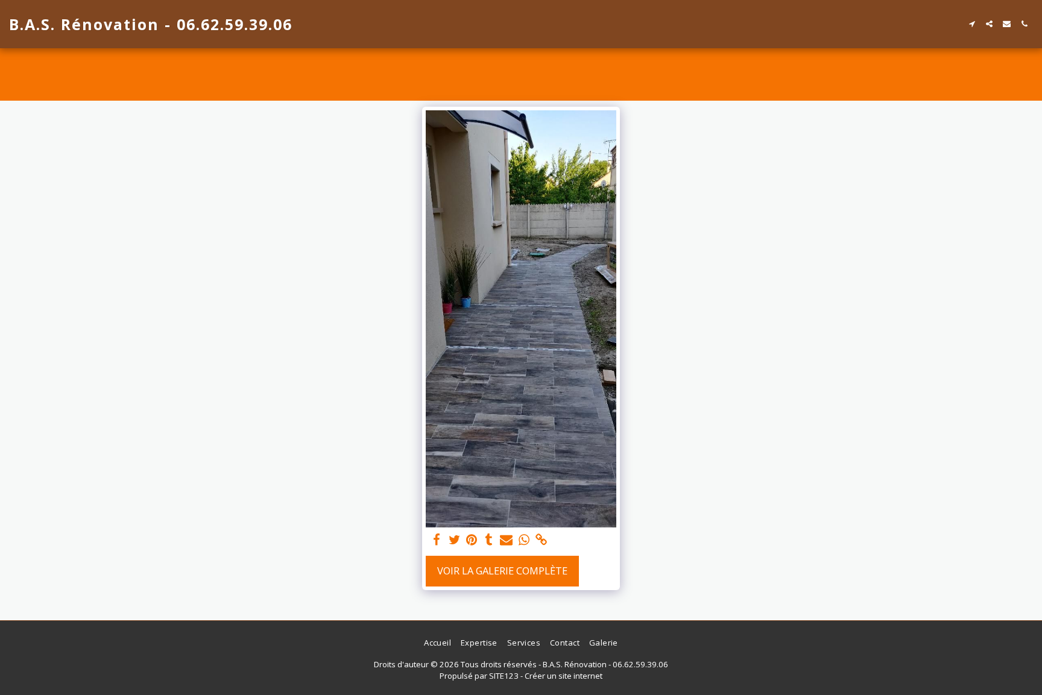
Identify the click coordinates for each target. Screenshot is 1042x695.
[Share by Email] (506, 540)
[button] (972, 24)
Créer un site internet (563, 675)
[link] (541, 540)
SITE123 (504, 675)
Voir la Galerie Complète (502, 570)
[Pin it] (472, 540)
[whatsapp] (523, 540)
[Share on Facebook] (437, 540)
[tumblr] (488, 540)
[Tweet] (454, 540)
